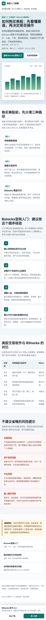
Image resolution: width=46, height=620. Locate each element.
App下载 (12, 616)
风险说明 (27, 9)
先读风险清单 (32, 55)
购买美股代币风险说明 (16, 556)
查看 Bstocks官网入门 (13, 55)
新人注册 (34, 616)
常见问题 (34, 9)
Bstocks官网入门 (17, 9)
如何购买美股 (6, 9)
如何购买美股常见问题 (16, 568)
